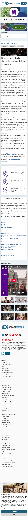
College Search (5, 385)
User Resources (5, 410)
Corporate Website (6, 379)
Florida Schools (5, 433)
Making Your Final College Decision (9, 458)
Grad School (4, 397)
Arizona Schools (5, 420)
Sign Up (24, 3)
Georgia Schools (5, 435)
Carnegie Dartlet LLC (13, 342)
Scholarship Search (6, 389)
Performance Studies (6, 227)
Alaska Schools (5, 418)
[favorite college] (2, 30)
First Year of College (6, 464)
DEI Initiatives (4, 368)
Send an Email (13, 46)
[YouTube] (16, 336)
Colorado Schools (5, 426)
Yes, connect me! (19, 27)
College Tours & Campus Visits (8, 449)
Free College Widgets (6, 408)
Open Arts (4, 225)
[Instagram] (9, 336)
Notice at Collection (17, 343)
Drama (3, 224)
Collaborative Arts (6, 221)
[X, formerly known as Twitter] (6, 336)
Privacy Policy (10, 343)
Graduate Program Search (7, 399)
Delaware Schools (5, 431)
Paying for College (5, 456)
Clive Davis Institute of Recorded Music (11, 244)
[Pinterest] (13, 336)
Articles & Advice (5, 391)
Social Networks (5, 370)
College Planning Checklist (7, 401)
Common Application (11, 154)
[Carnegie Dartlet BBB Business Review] (5, 356)
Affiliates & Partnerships (7, 372)
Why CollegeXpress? (6, 364)
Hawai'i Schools (5, 437)
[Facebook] (3, 336)
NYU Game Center (6, 247)
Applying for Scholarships (7, 451)
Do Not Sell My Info (11, 345)
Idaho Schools (4, 439)
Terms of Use (4, 343)
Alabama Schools (5, 416)
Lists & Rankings (5, 393)
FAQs (2, 366)
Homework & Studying (6, 460)
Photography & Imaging (7, 249)
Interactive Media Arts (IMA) (8, 246)
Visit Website (21, 46)
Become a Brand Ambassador (8, 374)
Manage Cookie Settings (21, 345)
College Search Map (6, 387)
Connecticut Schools (6, 428)
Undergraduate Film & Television (9, 238)
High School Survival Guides (8, 462)
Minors (3, 257)
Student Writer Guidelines (7, 376)
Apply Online (5, 46)
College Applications (6, 445)
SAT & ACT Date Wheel (6, 406)
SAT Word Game (5, 404)
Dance (3, 222)
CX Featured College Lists (7, 395)
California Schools (5, 424)
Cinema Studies (5, 233)
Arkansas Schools (5, 422)
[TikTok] (19, 336)
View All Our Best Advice (7, 466)
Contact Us (4, 362)
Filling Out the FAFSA (6, 453)
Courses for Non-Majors (7, 255)
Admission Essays (5, 447)
